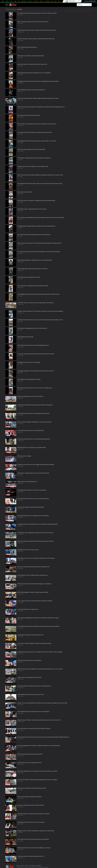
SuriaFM (60, 1)
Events (11, 1)
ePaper (2, 1)
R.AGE (15, 1)
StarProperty (23, 1)
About (18, 865)
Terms (27, 865)
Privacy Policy (32, 865)
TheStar (7, 1)
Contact (22, 865)
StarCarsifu (36, 1)
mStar (19, 1)
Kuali (51, 1)
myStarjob (47, 1)
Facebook (39, 865)
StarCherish (30, 1)
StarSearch (41, 1)
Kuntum (55, 1)
